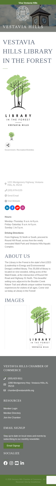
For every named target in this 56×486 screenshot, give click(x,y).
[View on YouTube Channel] (17, 209)
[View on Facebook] (12, 209)
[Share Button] (8, 145)
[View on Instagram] (22, 209)
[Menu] (49, 40)
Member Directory (12, 413)
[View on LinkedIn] (7, 209)
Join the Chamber (12, 417)
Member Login (10, 408)
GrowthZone (35, 482)
